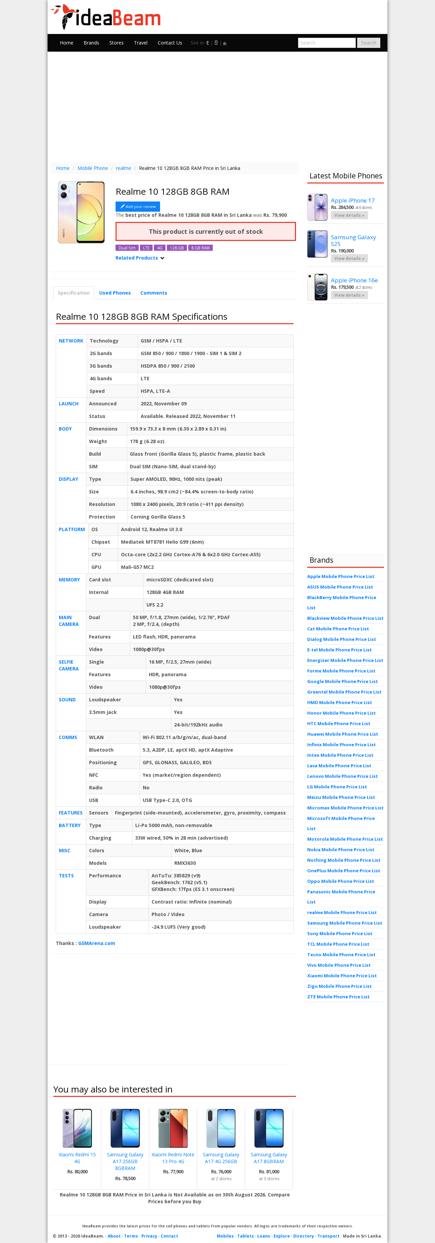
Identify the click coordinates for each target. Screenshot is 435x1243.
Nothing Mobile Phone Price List (344, 860)
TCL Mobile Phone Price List (338, 944)
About (114, 1236)
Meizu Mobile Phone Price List (341, 797)
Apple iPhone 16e (354, 280)
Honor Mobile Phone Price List (341, 713)
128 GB (177, 247)
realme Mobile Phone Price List (342, 912)
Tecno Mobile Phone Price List (341, 954)
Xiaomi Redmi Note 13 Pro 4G (173, 1158)
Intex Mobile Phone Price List (340, 755)
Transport (328, 1236)
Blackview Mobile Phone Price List (345, 618)
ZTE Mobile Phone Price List (338, 997)
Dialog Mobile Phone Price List (341, 639)
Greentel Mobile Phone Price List (344, 692)
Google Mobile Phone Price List (342, 681)
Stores (116, 42)
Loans (263, 1236)
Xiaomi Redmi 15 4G (77, 1158)
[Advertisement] (217, 106)
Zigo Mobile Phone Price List (339, 986)
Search (368, 42)
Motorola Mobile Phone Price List (345, 839)
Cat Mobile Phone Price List (338, 629)
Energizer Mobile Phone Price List (345, 660)
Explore (282, 1236)
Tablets (245, 1236)
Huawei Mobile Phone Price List (342, 734)
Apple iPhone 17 (353, 200)
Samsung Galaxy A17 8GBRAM (269, 1158)
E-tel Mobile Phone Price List (339, 650)
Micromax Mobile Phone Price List (345, 808)
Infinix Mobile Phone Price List (341, 744)
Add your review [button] (141, 206)
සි (216, 42)
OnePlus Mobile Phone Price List (343, 871)
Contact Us (170, 42)
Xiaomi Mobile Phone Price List (342, 976)
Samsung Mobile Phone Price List (344, 923)
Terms (131, 1236)
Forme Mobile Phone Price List (341, 671)
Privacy (149, 1236)
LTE (146, 247)
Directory (303, 1236)
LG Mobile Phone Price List (337, 787)
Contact (169, 1236)
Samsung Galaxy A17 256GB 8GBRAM (125, 1161)
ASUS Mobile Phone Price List (340, 587)
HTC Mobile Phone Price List (338, 723)
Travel (140, 42)
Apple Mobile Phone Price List (341, 576)
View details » (349, 215)
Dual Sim (127, 247)
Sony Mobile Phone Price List (339, 933)
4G (159, 247)
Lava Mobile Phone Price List (339, 766)
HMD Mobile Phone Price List (339, 702)
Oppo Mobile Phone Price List (340, 881)
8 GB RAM (200, 247)
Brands (91, 42)
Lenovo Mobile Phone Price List (342, 776)
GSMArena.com (96, 943)
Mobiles (225, 1236)
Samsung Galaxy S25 (353, 240)
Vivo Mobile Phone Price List (339, 965)
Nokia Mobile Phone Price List (341, 849)
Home (66, 42)
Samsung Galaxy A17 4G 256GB (221, 1158)
